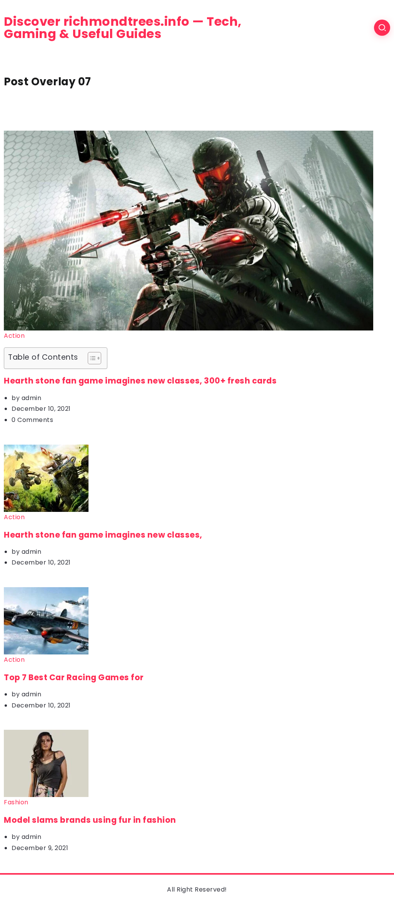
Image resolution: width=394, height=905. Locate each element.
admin (32, 398)
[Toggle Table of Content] (90, 358)
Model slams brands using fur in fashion (90, 819)
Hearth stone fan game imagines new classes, (103, 534)
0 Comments (32, 419)
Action (14, 335)
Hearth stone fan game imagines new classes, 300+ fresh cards (140, 380)
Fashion (16, 802)
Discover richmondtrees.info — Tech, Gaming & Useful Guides (123, 27)
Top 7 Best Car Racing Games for (74, 677)
